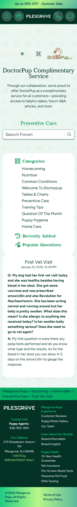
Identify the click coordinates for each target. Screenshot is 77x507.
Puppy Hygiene (35, 220)
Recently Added (39, 235)
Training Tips (32, 207)
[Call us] (58, 16)
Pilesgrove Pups (15, 391)
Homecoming (33, 168)
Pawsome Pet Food (54, 476)
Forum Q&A (61, 391)
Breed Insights (51, 444)
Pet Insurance (50, 466)
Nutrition (29, 175)
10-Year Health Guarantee (51, 458)
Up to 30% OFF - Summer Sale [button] (38, 4)
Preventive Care (35, 200)
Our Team (47, 426)
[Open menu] (7, 16)
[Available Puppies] (19, 16)
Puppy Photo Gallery (54, 421)
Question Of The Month (42, 213)
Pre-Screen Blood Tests (57, 471)
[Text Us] (70, 16)
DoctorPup (39, 391)
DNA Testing (49, 481)
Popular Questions (41, 244)
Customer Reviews (54, 416)
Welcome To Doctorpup (42, 188)
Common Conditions (39, 181)
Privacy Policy (52, 499)
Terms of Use (52, 495)
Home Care (31, 226)
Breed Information (53, 439)
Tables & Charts (35, 194)
